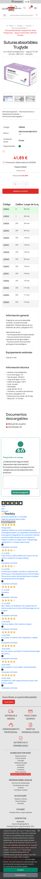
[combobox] (25, 1)
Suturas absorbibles (19, 28)
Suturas (28, 26)
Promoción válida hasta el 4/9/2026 (21, 162)
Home (9, 25)
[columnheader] (9, 204)
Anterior (4, 522)
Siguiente (11, 522)
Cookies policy (9, 859)
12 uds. (21, 140)
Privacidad (20, 859)
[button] (29, 1)
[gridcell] (9, 210)
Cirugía (19, 26)
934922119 (18, 2)
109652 (22, 127)
